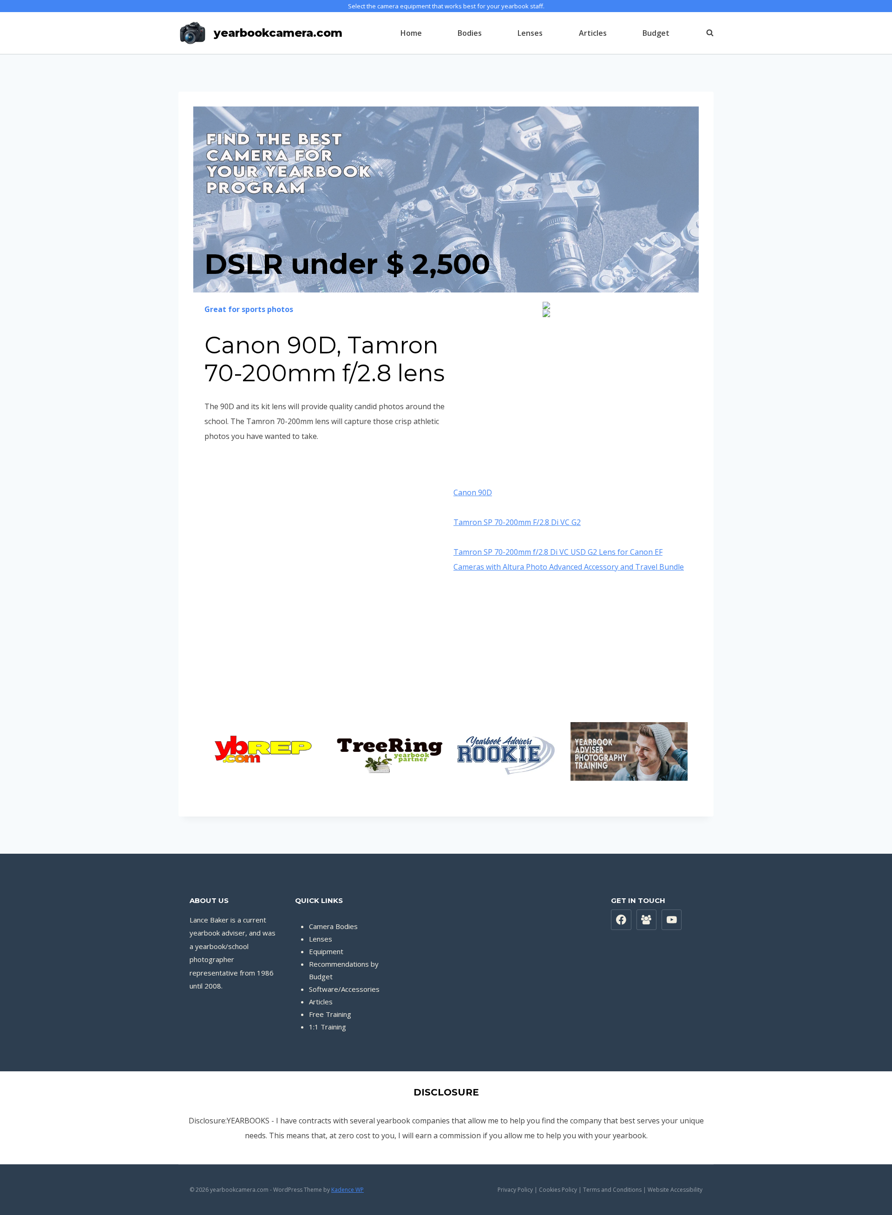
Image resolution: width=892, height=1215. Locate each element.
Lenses (530, 33)
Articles (593, 33)
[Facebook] (621, 920)
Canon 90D (472, 492)
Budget (656, 33)
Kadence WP (347, 1190)
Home (411, 33)
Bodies (470, 33)
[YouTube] (672, 920)
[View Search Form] (705, 33)
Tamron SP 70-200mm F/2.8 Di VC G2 (517, 522)
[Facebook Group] (646, 920)
